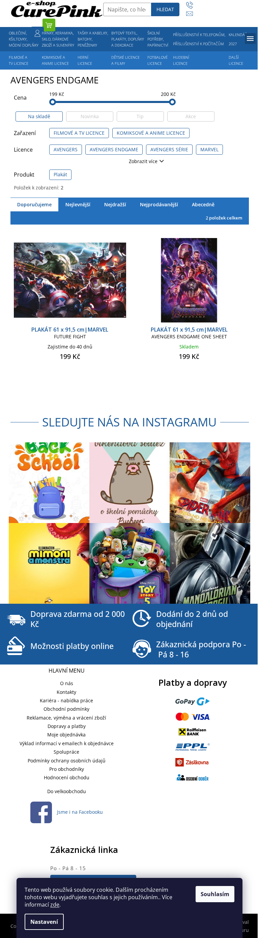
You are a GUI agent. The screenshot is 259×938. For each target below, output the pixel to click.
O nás (66, 683)
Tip (140, 116)
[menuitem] (23, 39)
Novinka (90, 116)
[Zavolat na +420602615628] (192, 5)
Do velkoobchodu (66, 791)
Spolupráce (66, 752)
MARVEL (209, 149)
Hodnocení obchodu (66, 777)
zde (54, 904)
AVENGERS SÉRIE (169, 149)
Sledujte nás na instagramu (129, 422)
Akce (190, 116)
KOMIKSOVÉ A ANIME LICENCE (151, 133)
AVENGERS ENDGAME (114, 149)
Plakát (60, 174)
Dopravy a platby (67, 726)
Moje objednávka (66, 734)
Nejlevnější (77, 204)
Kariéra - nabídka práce (66, 700)
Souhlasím (215, 894)
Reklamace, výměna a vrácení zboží (66, 717)
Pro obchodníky (66, 769)
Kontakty (66, 692)
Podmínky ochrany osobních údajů (67, 760)
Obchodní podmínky (66, 709)
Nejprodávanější (159, 204)
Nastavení (44, 922)
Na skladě (39, 116)
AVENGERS (66, 149)
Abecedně (203, 204)
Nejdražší (115, 204)
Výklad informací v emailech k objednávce (67, 743)
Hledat (165, 9)
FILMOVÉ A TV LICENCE (79, 133)
